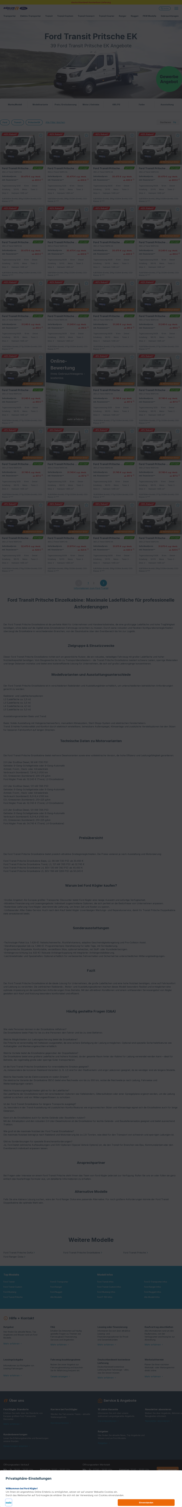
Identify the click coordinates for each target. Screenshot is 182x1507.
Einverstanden (146, 1502)
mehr (9, 1502)
